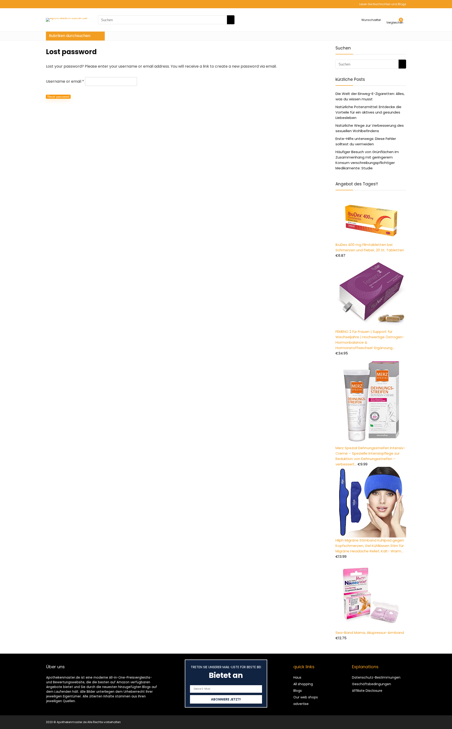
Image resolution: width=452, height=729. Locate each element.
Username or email (65, 81)
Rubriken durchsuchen (69, 35)
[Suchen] (230, 19)
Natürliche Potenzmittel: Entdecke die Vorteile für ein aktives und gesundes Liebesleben (368, 112)
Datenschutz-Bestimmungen (376, 677)
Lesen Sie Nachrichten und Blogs (382, 4)
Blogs (297, 690)
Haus (297, 677)
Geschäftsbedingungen (371, 684)
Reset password (58, 96)
